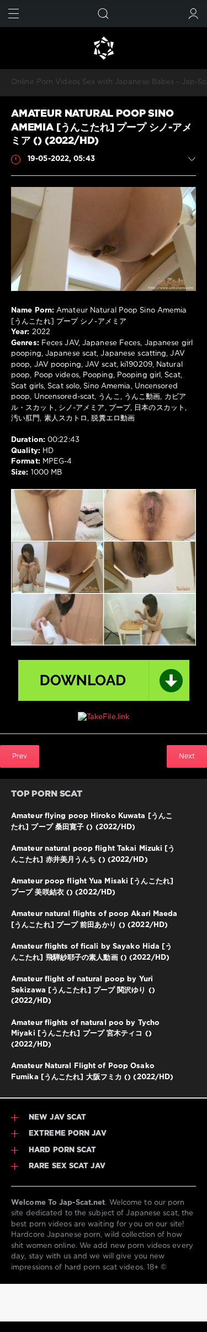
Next (187, 756)
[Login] (193, 13)
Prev (19, 756)
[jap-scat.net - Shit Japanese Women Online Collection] (103, 48)
